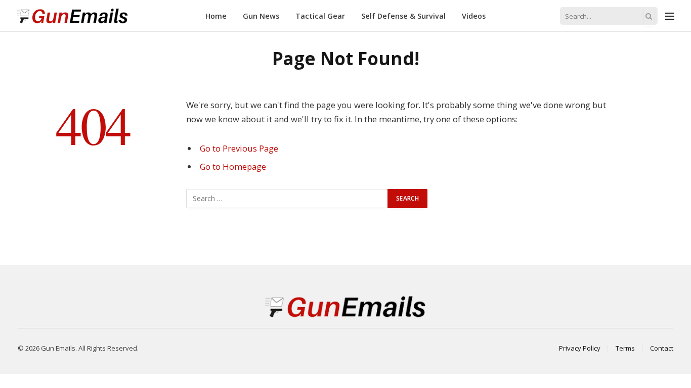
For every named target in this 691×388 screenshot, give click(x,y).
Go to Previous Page (239, 148)
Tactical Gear (320, 16)
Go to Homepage (233, 166)
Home (216, 16)
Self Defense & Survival (403, 16)
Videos (474, 16)
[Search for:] (287, 198)
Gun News (261, 16)
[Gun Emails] (72, 16)
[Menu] (669, 16)
